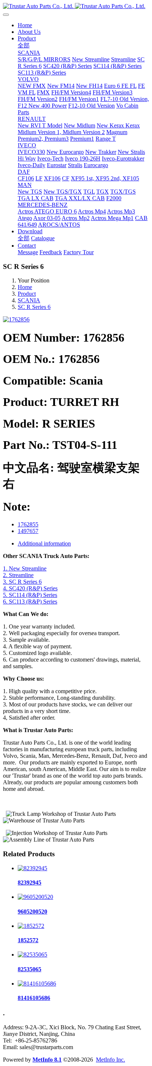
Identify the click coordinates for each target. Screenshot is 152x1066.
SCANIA (29, 300)
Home (25, 25)
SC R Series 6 (34, 307)
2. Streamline (18, 575)
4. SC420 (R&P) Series (30, 588)
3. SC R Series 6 (22, 582)
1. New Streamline (24, 568)
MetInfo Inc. (110, 1059)
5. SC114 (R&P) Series (30, 595)
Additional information (44, 543)
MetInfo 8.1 (47, 1059)
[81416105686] (37, 983)
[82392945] (32, 868)
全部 (24, 45)
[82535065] (32, 954)
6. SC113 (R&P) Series (30, 601)
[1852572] (31, 926)
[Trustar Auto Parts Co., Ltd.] (76, 6)
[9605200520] (35, 897)
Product (27, 294)
